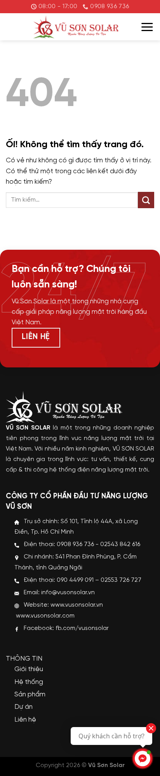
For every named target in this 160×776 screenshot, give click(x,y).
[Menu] (147, 27)
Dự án (23, 706)
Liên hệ (25, 719)
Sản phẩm (29, 694)
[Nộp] (146, 200)
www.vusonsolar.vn (76, 605)
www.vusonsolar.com (45, 616)
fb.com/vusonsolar (82, 628)
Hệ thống (28, 682)
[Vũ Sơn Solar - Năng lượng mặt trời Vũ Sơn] (76, 26)
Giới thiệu (28, 669)
